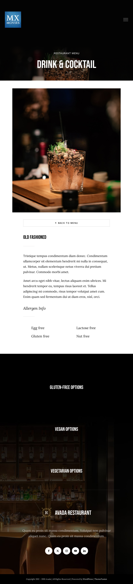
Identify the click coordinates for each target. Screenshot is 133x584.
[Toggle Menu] (126, 19)
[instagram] (66, 550)
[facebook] (48, 550)
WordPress (88, 579)
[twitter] (57, 550)
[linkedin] (84, 550)
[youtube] (75, 550)
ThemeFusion (100, 579)
